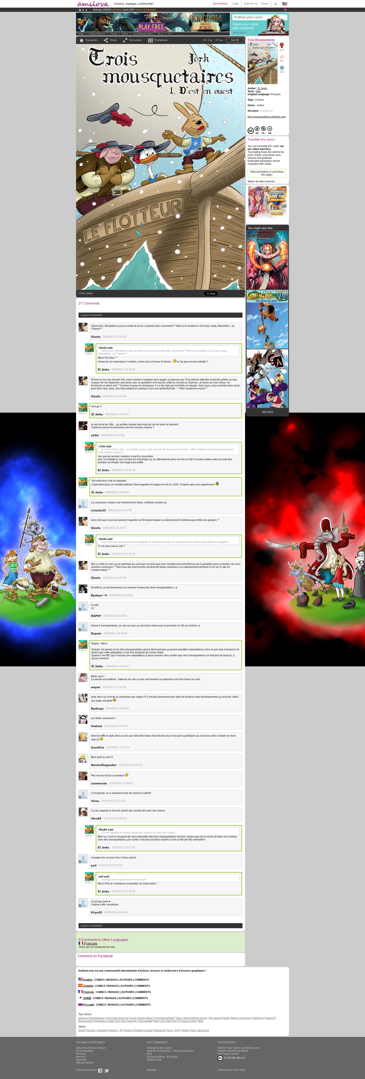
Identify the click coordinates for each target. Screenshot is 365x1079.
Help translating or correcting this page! (266, 173)
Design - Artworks (97, 1030)
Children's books (143, 1030)
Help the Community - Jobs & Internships (170, 1050)
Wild (200, 1021)
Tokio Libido (182, 1018)
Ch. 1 (160, 34)
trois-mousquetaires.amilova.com (267, 116)
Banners (81, 1056)
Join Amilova (220, 3)
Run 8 (175, 1021)
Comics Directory (97, 34)
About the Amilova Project (90, 1047)
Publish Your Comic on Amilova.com (238, 1047)
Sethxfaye (258, 1018)
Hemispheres (96, 1018)
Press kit (81, 1053)
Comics (113, 34)
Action (125, 34)
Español (88, 985)
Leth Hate (165, 1021)
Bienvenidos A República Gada (96, 1021)
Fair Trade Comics (228, 1053)
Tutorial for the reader (159, 1047)
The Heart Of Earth (219, 1018)
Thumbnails (161, 40)
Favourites (92, 40)
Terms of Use (154, 1059)
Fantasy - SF (115, 1030)
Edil (156, 1021)
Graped (269, 1018)
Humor (128, 1030)
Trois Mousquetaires (143, 34)
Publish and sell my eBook (233, 1050)
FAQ (149, 1053)
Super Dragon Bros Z (142, 1018)
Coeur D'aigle (189, 1021)
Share (113, 40)
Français (90, 943)
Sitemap (151, 1069)
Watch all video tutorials (261, 181)
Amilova (82, 1018)
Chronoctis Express (117, 1018)
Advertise (81, 1059)
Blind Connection (241, 1018)
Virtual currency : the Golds (162, 1056)
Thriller (185, 1030)
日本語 (87, 998)
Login (235, 3)
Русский (88, 1004)
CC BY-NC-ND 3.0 (234, 1057)
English (87, 979)
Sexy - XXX (173, 1030)
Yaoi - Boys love (200, 1030)
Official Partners (85, 1062)
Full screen (135, 40)
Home (81, 34)
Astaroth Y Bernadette (139, 1021)
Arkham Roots (199, 1018)
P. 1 (170, 34)
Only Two (120, 1021)
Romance (159, 1030)
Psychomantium (164, 1018)
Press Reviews (84, 1050)
